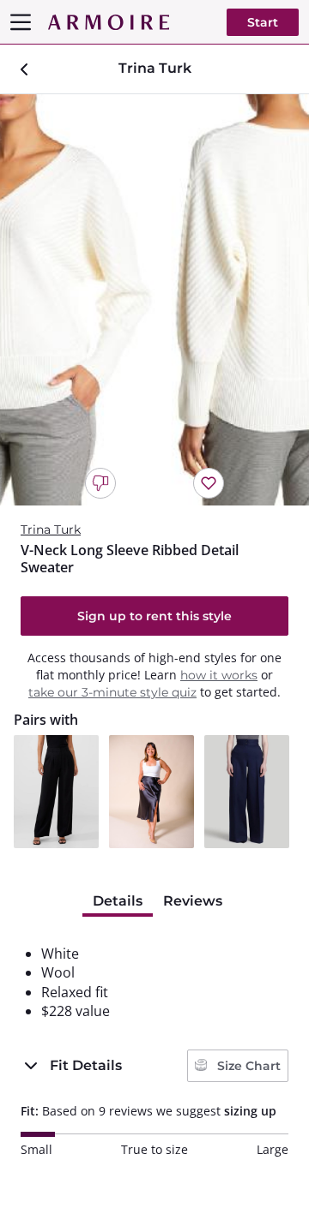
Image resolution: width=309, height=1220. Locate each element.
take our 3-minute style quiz (112, 692)
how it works (219, 675)
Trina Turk (51, 529)
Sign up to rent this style (154, 616)
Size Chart (247, 1065)
